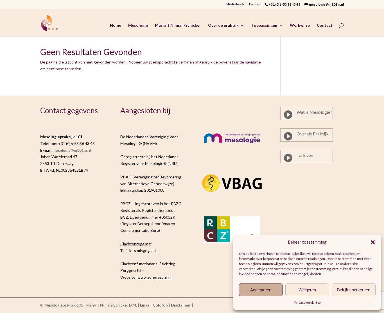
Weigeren (307, 289)
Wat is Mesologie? (314, 112)
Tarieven (305, 155)
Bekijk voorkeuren (353, 289)
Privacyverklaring (307, 302)
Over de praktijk (223, 25)
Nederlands (235, 4)
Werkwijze (300, 25)
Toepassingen (264, 25)
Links (145, 305)
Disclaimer (181, 305)
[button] (373, 242)
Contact (325, 25)
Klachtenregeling (135, 243)
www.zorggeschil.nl (154, 277)
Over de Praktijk (313, 133)
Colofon (160, 305)
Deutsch (257, 4)
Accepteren (260, 289)
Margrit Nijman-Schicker (178, 25)
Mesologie (138, 25)
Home (115, 25)
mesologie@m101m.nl (72, 150)
